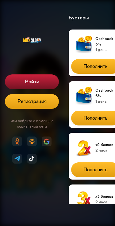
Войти (32, 81)
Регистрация (32, 101)
